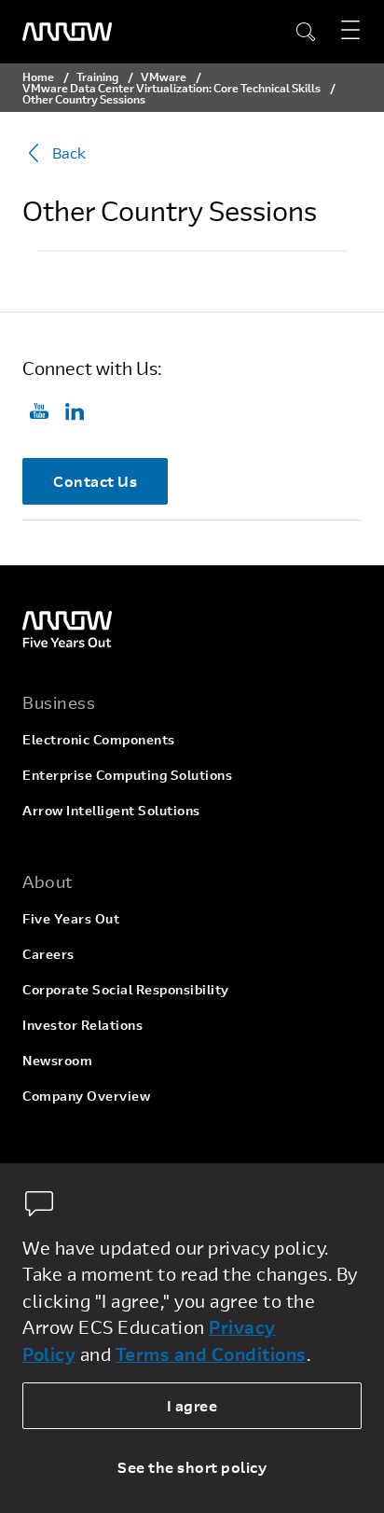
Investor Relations (82, 1025)
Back (69, 152)
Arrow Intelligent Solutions (111, 810)
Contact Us (95, 481)
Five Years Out (70, 918)
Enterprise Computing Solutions (127, 775)
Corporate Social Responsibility (125, 989)
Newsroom (57, 1060)
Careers (48, 954)
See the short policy (192, 1467)
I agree (192, 1405)
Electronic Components (98, 739)
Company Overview (86, 1095)
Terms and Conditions (211, 1354)
